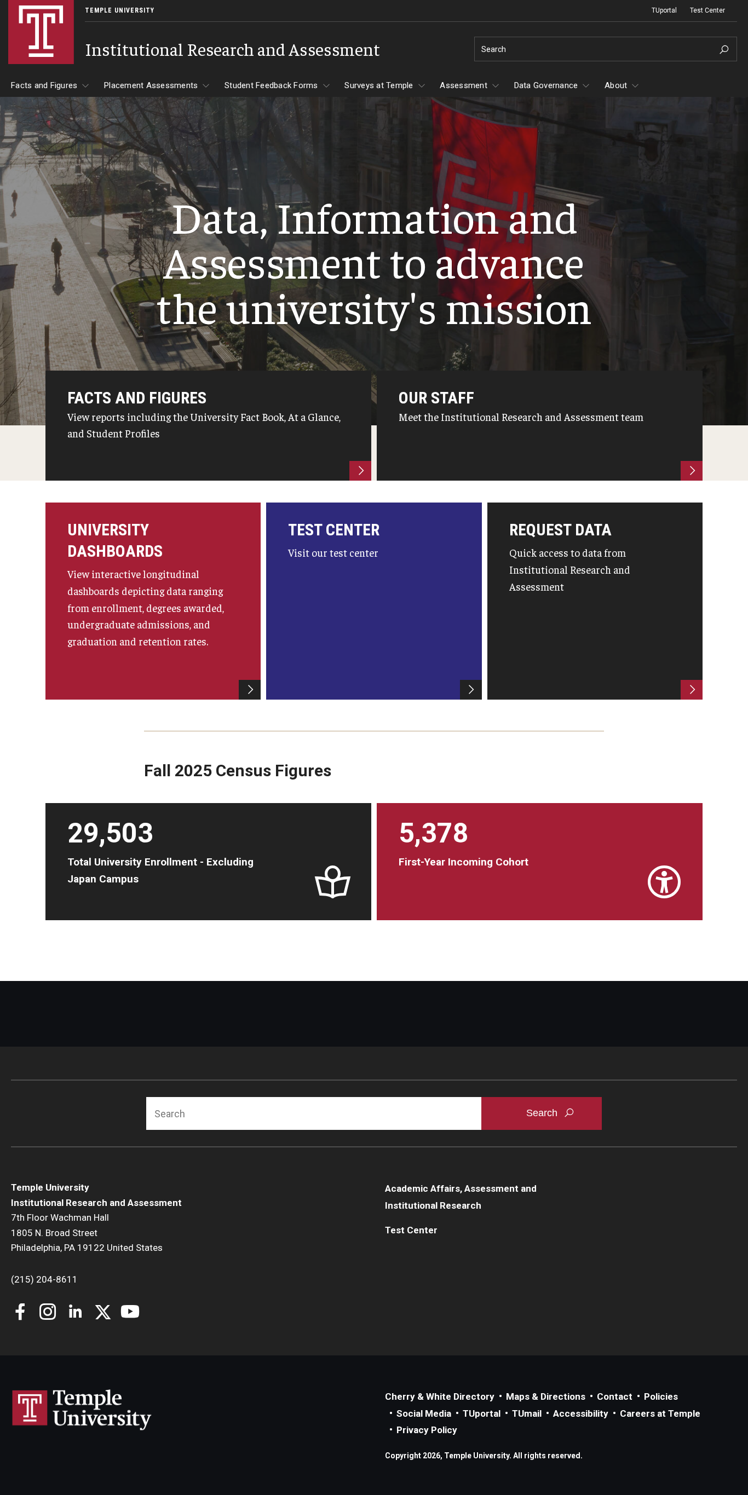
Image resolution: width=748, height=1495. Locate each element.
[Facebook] (20, 1313)
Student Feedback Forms (271, 85)
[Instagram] (47, 1313)
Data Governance (546, 85)
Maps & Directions (545, 1396)
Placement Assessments (151, 85)
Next (703, 861)
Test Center (707, 10)
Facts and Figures (44, 85)
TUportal (664, 10)
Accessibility (580, 1413)
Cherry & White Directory (439, 1396)
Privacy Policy (426, 1429)
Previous (44, 861)
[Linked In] (75, 1313)
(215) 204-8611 (44, 1279)
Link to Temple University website (82, 1410)
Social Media (423, 1413)
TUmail (527, 1413)
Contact (614, 1396)
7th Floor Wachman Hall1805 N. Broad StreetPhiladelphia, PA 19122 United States (87, 1232)
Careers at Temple (660, 1413)
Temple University (119, 10)
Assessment (463, 85)
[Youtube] (130, 1313)
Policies (661, 1396)
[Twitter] (102, 1313)
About (616, 85)
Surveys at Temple (378, 85)
